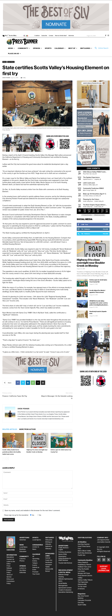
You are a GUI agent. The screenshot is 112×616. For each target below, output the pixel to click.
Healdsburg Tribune (84, 564)
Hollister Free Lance (84, 567)
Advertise (22, 540)
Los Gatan (81, 571)
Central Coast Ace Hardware (48, 560)
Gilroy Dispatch (83, 562)
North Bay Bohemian (85, 553)
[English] (25, 36)
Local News (11, 62)
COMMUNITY (24, 556)
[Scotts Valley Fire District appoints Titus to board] (82, 293)
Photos (21, 561)
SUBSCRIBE (11, 550)
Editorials (22, 572)
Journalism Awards (103, 542)
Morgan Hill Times (84, 573)
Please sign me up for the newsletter (16, 515)
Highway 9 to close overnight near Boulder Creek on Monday (91, 262)
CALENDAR (36, 554)
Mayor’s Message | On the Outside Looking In (56, 397)
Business (22, 549)
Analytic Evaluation (64, 590)
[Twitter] (23, 383)
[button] (100, 48)
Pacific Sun (81, 555)
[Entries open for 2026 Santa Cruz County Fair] (61, 440)
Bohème (80, 598)
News (4, 62)
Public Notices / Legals (63, 548)
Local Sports (36, 540)
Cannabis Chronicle (84, 600)
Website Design (63, 574)
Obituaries (48, 540)
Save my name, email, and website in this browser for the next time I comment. (32, 510)
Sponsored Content (65, 588)
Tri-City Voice (82, 586)
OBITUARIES (49, 537)
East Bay (81, 602)
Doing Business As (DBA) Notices (64, 559)
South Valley (82, 605)
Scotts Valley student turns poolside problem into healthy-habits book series (11, 452)
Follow (105, 229)
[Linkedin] (28, 383)
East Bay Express (83, 544)
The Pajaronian (83, 582)
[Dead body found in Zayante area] (82, 314)
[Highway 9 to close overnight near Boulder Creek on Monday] (37, 440)
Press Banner (82, 575)
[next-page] (7, 458)
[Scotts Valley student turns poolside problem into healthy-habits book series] (13, 440)
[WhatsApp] (33, 383)
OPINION (22, 566)
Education (22, 551)
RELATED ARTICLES (9, 429)
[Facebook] (105, 35)
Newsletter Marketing (65, 592)
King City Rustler (83, 569)
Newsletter (10, 557)
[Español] (27, 36)
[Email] (38, 383)
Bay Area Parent (83, 596)
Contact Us (10, 559)
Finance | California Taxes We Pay (14, 396)
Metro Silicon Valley (84, 551)
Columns (22, 559)
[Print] (43, 383)
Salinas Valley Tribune (85, 580)
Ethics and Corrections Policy (10, 581)
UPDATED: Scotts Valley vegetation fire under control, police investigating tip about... (98, 303)
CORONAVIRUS (37, 545)
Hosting (61, 577)
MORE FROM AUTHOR (27, 429)
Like (107, 224)
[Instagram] (108, 35)
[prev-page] (3, 458)
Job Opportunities (103, 540)
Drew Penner (6, 78)
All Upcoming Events (35, 559)
